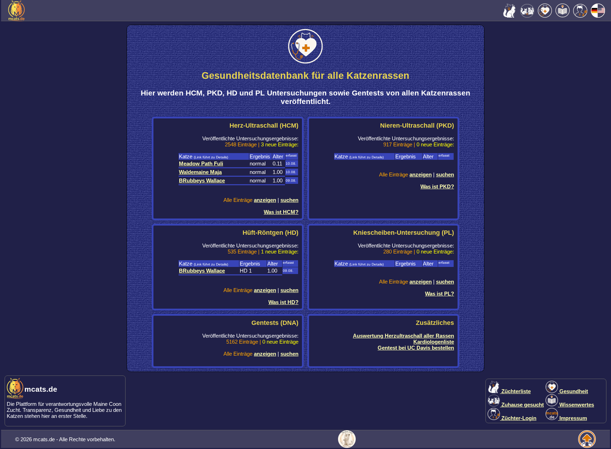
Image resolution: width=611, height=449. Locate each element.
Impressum (572, 418)
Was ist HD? (283, 302)
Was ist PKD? (437, 186)
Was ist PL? (439, 294)
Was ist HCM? (281, 212)
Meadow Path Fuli (201, 164)
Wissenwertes (576, 405)
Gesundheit (573, 391)
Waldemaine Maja (200, 172)
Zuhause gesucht (522, 405)
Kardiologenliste (433, 342)
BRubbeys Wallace (202, 180)
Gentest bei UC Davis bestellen (416, 348)
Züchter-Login (518, 418)
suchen (289, 200)
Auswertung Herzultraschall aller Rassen (403, 336)
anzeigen (265, 200)
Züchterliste (515, 391)
